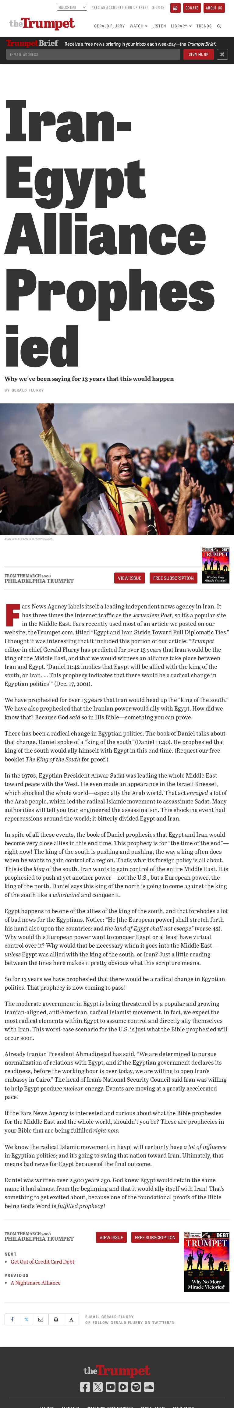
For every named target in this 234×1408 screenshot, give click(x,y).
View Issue (129, 578)
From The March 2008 (28, 576)
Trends (204, 25)
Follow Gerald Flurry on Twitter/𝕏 (134, 1322)
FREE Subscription (173, 578)
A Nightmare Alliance (36, 1282)
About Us (214, 8)
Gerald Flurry (109, 25)
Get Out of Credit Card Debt (42, 1261)
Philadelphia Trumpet (39, 580)
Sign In (158, 7)
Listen (159, 25)
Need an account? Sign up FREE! (120, 7)
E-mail (109, 1316)
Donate (192, 8)
